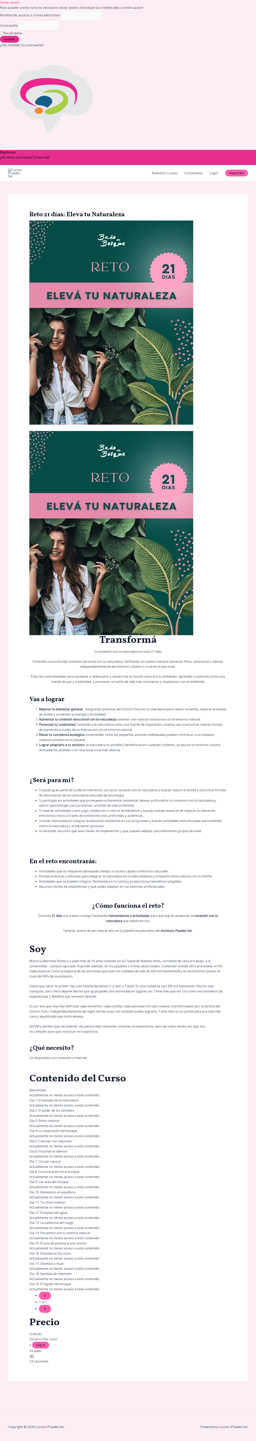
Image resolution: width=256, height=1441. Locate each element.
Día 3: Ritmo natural (44, 1120)
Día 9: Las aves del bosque (48, 1182)
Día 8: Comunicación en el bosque (54, 1171)
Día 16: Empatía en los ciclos (50, 1253)
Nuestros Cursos (165, 173)
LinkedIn (40, 1031)
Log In (40, 1345)
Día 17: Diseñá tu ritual (46, 1263)
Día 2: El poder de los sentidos (51, 1110)
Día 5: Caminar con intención (50, 1141)
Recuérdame (12, 33)
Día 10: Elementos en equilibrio (52, 1192)
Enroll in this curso (43, 1339)
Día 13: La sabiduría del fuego (51, 1223)
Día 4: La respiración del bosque (53, 1131)
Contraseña (9, 25)
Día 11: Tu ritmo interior (47, 1202)
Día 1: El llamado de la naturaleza (53, 1100)
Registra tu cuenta (14, 162)
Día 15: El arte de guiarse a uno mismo (58, 1243)
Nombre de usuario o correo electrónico (30, 15)
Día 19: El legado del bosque (50, 1284)
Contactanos (193, 173)
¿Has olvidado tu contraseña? (22, 45)
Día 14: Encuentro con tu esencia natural (59, 1233)
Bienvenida (37, 1090)
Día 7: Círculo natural (45, 1161)
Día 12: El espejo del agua (48, 1212)
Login (213, 173)
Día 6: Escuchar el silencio (48, 1151)
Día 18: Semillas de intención (50, 1274)
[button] (236, 173)
